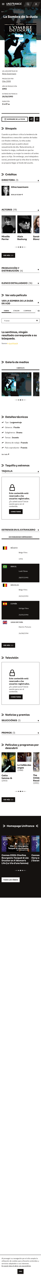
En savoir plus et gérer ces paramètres (16, 1266)
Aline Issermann (9, 73)
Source (4, 343)
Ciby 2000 (6, 81)
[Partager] (31, 119)
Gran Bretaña (17, 622)
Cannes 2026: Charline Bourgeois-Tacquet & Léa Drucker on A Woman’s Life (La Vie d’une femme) (15, 859)
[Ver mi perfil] (36, 4)
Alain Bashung (22, 238)
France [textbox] (6, 321)
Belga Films (23, 552)
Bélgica (14, 548)
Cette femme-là (7, 777)
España (14, 604)
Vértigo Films (24, 608)
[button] (28, 375)
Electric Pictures (25, 627)
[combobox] (20, 320)
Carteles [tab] (20, 368)
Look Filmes (23, 571)
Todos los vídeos (10, 880)
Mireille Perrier (6, 238)
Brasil (14, 566)
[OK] (20, 1271)
